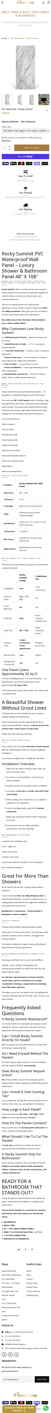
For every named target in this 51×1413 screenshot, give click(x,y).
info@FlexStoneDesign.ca (15, 1344)
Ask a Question (28, 121)
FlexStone (6, 140)
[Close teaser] (37, 1404)
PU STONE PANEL (9, 1303)
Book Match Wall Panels (11, 1275)
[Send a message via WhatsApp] (46, 1408)
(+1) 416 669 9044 (12, 1336)
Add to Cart (31, 148)
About (28, 1271)
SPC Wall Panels (8, 1279)
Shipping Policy (32, 1295)
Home (4, 38)
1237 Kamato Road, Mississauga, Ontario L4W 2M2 (25, 1348)
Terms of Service (33, 1291)
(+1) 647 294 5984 (12, 1340)
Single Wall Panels (9, 1271)
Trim (4, 1299)
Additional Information (25, 240)
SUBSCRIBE (42, 1379)
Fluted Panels (7, 1287)
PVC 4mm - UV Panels (11, 1283)
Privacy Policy (32, 1283)
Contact (29, 1279)
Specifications (25, 234)
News (28, 1275)
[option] (25, 68)
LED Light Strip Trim (10, 1291)
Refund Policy (31, 1287)
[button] (19, 1409)
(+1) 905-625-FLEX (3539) (19, 1332)
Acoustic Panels (8, 1295)
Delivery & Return (10, 121)
